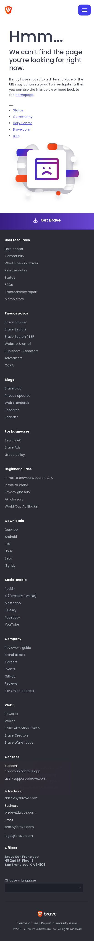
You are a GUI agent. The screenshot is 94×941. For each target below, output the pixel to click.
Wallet (10, 721)
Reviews (11, 683)
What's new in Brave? (22, 263)
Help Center (22, 123)
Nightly (10, 565)
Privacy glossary (17, 492)
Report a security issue (59, 923)
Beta (8, 558)
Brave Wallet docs (19, 742)
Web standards (17, 402)
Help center (14, 249)
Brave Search (15, 329)
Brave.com (21, 129)
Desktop (11, 529)
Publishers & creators (21, 351)
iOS (7, 544)
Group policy (15, 454)
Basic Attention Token (22, 728)
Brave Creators (17, 735)
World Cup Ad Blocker (22, 506)
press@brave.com (19, 827)
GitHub (10, 676)
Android (11, 536)
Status (18, 110)
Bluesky (10, 610)
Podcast (11, 417)
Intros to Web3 (16, 485)
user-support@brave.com (25, 778)
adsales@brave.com (33, 797)
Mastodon (13, 603)
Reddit (10, 588)
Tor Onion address (19, 690)
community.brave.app (22, 771)
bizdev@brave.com (20, 812)
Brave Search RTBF (19, 336)
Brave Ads (12, 447)
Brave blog (13, 388)
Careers (11, 662)
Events (10, 669)
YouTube (12, 624)
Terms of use (27, 923)
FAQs (9, 284)
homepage (24, 95)
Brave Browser (16, 322)
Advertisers (13, 358)
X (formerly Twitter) (21, 595)
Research (12, 410)
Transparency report (21, 292)
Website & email (18, 343)
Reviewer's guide (18, 647)
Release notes (16, 270)
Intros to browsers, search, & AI (29, 477)
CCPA (9, 365)
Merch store (14, 299)
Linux (9, 551)
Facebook (12, 617)
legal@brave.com (19, 835)
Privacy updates (17, 395)
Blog (16, 136)
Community (22, 116)
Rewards (11, 714)
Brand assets (15, 654)
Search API (13, 440)
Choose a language (20, 880)
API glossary (14, 499)
